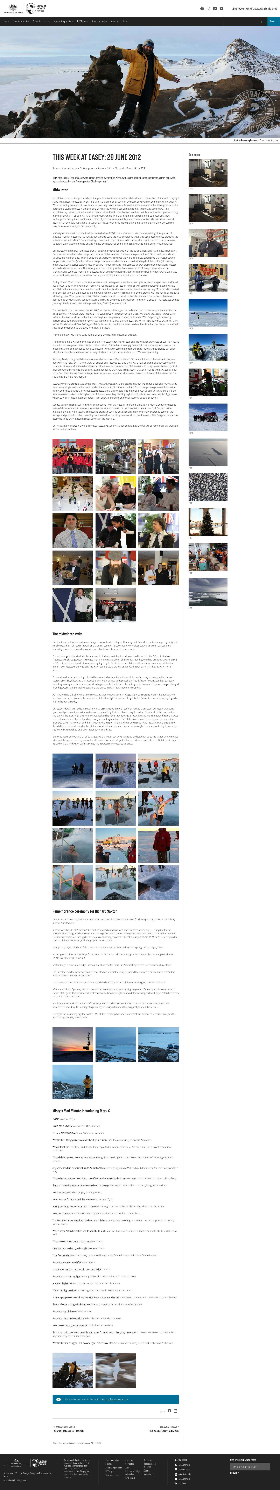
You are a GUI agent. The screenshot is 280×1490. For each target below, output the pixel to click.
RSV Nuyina (82, 21)
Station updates (87, 168)
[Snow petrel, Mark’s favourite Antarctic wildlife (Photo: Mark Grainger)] (116, 1370)
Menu (272, 21)
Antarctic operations (63, 21)
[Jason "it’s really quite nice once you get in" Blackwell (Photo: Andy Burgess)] (72, 845)
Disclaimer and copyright (150, 1465)
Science (108, 1463)
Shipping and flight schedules (133, 1472)
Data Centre (130, 1477)
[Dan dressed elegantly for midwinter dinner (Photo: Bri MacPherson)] (72, 530)
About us (115, 21)
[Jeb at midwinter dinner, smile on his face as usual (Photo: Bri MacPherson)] (116, 568)
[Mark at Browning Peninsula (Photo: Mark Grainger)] (72, 1370)
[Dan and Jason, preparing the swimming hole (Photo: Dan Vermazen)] (72, 771)
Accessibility (149, 1473)
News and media (99, 21)
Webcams (148, 1460)
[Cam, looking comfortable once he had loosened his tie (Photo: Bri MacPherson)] (158, 530)
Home (6, 21)
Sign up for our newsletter (243, 1460)
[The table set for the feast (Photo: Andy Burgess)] (72, 493)
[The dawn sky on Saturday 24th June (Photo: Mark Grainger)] (72, 1044)
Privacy (146, 1470)
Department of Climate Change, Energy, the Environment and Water (28, 1474)
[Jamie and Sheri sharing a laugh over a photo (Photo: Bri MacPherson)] (116, 530)
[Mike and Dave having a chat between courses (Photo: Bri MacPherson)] (158, 493)
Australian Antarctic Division (15, 1479)
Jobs (125, 21)
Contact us (129, 1463)
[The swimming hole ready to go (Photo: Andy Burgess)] (116, 771)
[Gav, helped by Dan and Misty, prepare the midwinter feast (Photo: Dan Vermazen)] (116, 456)
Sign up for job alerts (112, 1399)
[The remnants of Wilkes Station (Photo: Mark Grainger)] (116, 1044)
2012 (109, 168)
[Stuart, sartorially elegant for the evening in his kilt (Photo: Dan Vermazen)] (72, 605)
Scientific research (41, 21)
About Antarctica (21, 21)
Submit (233, 1473)
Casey (101, 168)
